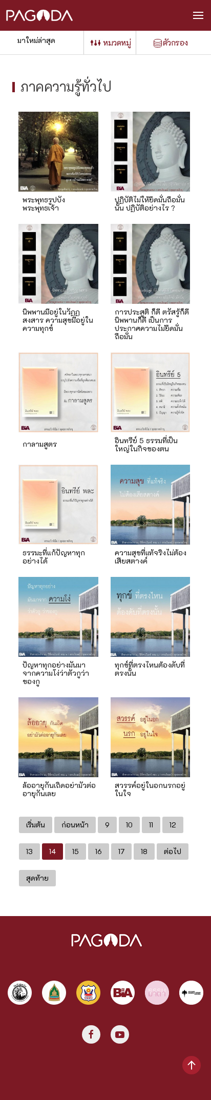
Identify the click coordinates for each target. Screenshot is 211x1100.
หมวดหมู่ (117, 42)
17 (121, 851)
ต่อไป (172, 851)
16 (98, 851)
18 (144, 851)
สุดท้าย (37, 878)
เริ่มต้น (35, 824)
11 (151, 824)
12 (173, 824)
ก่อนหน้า (75, 824)
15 (75, 851)
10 (129, 824)
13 (29, 851)
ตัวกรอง (175, 42)
